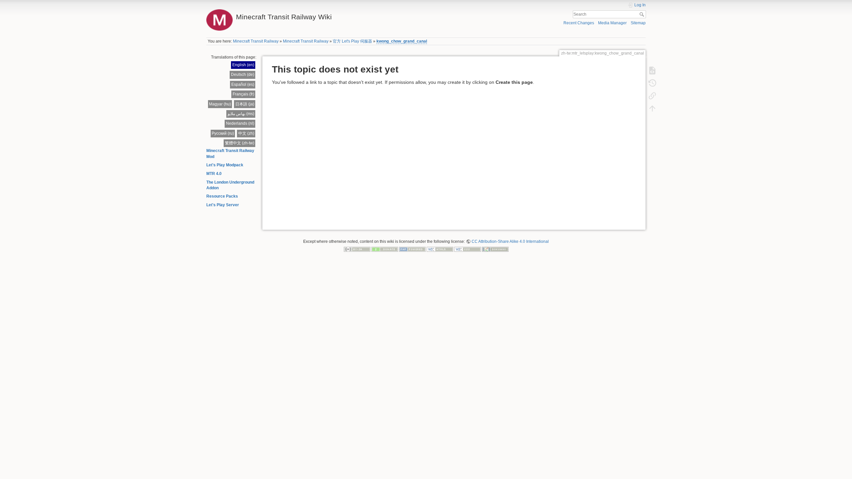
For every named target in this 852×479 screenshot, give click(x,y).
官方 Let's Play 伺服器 (352, 41)
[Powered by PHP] (412, 249)
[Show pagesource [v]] (652, 70)
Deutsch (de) (242, 74)
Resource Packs (222, 196)
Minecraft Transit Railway (256, 41)
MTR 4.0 (214, 173)
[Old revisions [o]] (652, 83)
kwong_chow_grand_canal (401, 41)
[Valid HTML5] (440, 249)
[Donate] (384, 249)
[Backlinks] (652, 95)
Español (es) (242, 84)
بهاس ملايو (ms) (241, 113)
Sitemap (638, 23)
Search (642, 14)
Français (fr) (243, 94)
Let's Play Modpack (224, 165)
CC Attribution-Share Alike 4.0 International (510, 241)
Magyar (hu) (220, 104)
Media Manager (612, 23)
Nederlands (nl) (240, 123)
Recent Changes (578, 23)
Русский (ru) (223, 133)
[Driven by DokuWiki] (495, 249)
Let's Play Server (222, 205)
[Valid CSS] (467, 249)
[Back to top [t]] (652, 108)
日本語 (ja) (244, 104)
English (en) (243, 65)
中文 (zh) (246, 133)
